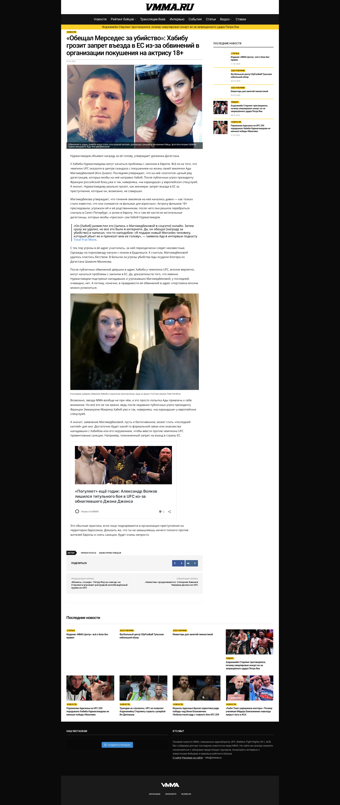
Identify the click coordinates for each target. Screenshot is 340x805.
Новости (100, 19)
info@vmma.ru (213, 757)
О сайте (177, 757)
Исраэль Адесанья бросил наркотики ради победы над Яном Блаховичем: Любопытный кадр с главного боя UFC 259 (196, 711)
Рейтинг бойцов (122, 19)
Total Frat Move (85, 239)
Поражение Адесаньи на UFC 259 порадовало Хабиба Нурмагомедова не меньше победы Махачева (250, 128)
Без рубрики (238, 71)
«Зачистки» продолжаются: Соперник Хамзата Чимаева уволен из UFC (171, 583)
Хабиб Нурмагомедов (110, 553)
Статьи (211, 19)
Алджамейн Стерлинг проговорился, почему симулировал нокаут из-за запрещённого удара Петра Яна (170, 27)
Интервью (177, 19)
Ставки (241, 19)
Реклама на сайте (192, 757)
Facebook (186, 794)
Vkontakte (170, 794)
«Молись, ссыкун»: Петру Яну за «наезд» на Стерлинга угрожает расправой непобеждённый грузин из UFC (99, 585)
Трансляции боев (152, 19)
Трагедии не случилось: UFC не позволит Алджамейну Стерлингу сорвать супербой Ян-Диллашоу (142, 711)
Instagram (154, 794)
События (195, 19)
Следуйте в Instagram (119, 745)
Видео (225, 19)
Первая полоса (88, 553)
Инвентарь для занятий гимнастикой (249, 91)
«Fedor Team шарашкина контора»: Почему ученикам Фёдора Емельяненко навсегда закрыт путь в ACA (249, 711)
